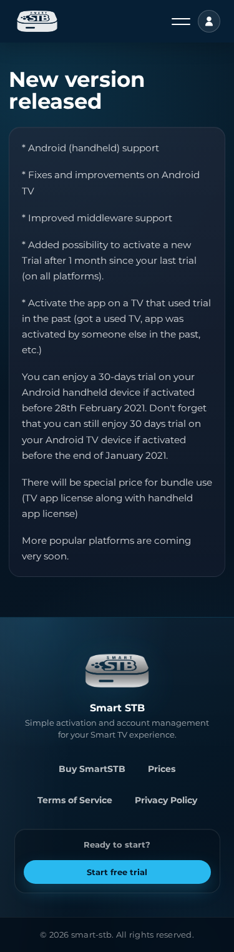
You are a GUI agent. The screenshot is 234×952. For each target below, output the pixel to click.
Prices (161, 768)
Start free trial (117, 872)
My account (209, 21)
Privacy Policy (166, 800)
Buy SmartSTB (92, 768)
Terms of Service (74, 800)
